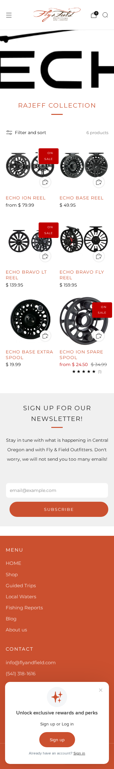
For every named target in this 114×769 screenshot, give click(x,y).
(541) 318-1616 (20, 674)
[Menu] (9, 15)
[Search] (105, 15)
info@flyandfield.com (31, 662)
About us (16, 630)
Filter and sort (30, 132)
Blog (11, 619)
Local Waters (21, 597)
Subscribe (59, 509)
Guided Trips (21, 586)
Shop (12, 574)
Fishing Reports (24, 608)
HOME (13, 563)
